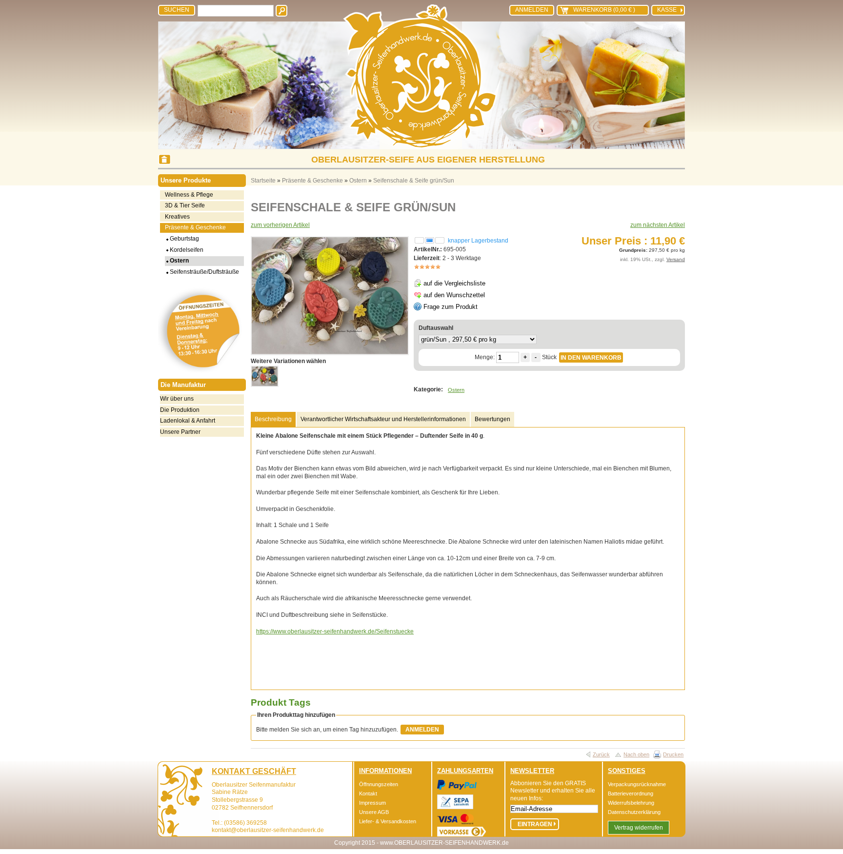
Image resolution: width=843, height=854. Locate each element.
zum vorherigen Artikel (280, 225)
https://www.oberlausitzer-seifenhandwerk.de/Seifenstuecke (335, 631)
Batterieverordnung (630, 793)
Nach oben (636, 754)
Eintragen (535, 824)
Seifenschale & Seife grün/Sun (413, 180)
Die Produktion (180, 410)
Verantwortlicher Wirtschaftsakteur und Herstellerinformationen (383, 419)
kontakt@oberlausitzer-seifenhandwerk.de (268, 830)
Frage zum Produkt (450, 306)
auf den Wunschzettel (454, 295)
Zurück (601, 754)
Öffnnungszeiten (378, 784)
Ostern (358, 180)
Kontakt (368, 793)
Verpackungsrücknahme (637, 784)
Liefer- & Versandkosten (387, 821)
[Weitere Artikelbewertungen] (427, 267)
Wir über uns (177, 398)
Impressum (372, 803)
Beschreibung (273, 419)
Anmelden (531, 9)
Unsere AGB (374, 812)
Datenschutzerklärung (634, 812)
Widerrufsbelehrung (631, 803)
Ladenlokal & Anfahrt (187, 420)
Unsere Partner (180, 431)
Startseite (263, 180)
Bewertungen (492, 419)
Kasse (667, 9)
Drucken (673, 754)
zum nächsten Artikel (657, 225)
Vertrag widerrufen (638, 827)
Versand (675, 259)
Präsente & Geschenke (312, 180)
